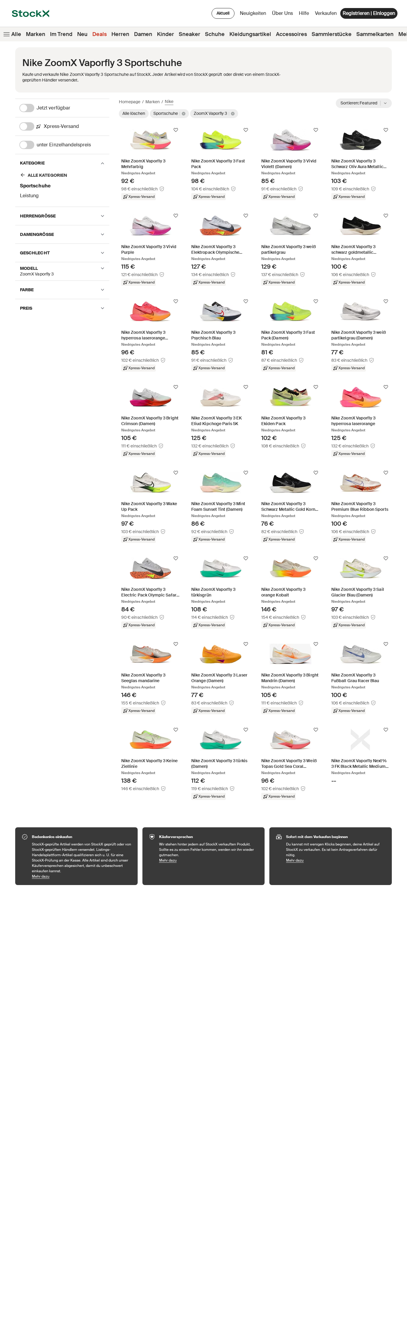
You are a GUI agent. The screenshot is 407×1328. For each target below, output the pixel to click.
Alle (16, 34)
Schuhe (215, 34)
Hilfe (304, 13)
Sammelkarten (375, 34)
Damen (143, 34)
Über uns (283, 14)
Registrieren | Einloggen (369, 13)
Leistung (29, 195)
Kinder (165, 34)
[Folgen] (176, 130)
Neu (82, 34)
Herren (120, 34)
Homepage (129, 101)
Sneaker (189, 34)
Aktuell (223, 13)
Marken (35, 34)
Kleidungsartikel (250, 34)
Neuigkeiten (253, 13)
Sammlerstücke (332, 34)
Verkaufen (326, 13)
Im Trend (61, 34)
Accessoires (291, 34)
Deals (99, 34)
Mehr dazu (82, 876)
